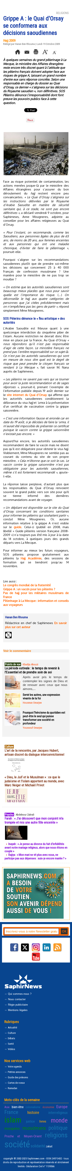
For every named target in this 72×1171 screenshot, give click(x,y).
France (11, 1112)
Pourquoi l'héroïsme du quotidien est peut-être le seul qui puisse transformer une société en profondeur (44, 718)
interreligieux (58, 1113)
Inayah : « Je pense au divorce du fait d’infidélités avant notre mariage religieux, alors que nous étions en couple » (36, 847)
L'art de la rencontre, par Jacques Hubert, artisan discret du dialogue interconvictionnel (34, 752)
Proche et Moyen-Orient (23, 1136)
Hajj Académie (31, 558)
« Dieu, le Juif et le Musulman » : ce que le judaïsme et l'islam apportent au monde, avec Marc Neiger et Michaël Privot (34, 781)
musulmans (34, 1128)
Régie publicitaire (17, 1004)
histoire (33, 1112)
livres (42, 1121)
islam (12, 1120)
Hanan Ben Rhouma (25, 43)
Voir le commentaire (17, 650)
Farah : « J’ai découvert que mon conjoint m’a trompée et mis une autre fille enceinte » (34, 820)
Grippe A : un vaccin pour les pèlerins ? (29, 589)
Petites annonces (16, 1071)
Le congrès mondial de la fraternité (27, 585)
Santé (10, 1043)
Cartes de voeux (16, 1082)
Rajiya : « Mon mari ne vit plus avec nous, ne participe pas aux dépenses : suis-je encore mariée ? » (35, 856)
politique (58, 1128)
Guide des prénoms (17, 1077)
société (17, 1144)
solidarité (38, 1146)
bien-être (18, 1107)
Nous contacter (16, 999)
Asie (7, 1107)
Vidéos (11, 1049)
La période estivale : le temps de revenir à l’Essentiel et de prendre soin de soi (32, 670)
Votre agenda (14, 1066)
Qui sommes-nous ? (19, 993)
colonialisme (33, 1107)
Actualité (12, 1027)
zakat (49, 1146)
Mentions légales (17, 1010)
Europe (62, 1106)
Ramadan (12, 1088)
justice (30, 1121)
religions (56, 1135)
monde (59, 1120)
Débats (11, 1038)
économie (48, 1107)
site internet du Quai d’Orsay (27, 395)
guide (17, 527)
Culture (11, 1032)
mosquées (12, 1128)
